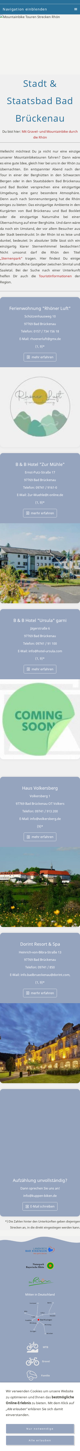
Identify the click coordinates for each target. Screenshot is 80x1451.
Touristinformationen (55, 276)
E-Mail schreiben (42, 1206)
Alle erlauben (40, 1440)
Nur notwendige (40, 1428)
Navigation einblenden (25, 9)
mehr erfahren (42, 357)
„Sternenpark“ (11, 258)
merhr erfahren (42, 513)
